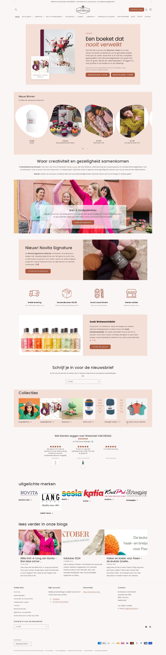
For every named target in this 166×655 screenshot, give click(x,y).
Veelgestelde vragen (21, 602)
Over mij (17, 592)
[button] (16, 9)
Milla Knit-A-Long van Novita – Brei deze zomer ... (39, 560)
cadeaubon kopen (136, 9)
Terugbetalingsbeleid (100, 650)
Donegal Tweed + (111, 422)
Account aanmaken (61, 602)
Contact (17, 605)
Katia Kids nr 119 (99, 143)
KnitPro (108, 499)
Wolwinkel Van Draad (25, 650)
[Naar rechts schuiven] (87, 149)
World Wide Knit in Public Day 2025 (26, 616)
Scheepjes (131, 500)
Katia (85, 501)
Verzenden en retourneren (23, 599)
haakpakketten (46, 422)
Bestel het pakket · (123, 75)
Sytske (74, 167)
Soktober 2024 (72, 558)
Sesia (64, 499)
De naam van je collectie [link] (135, 422)
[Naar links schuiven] (79, 149)
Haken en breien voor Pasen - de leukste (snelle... (124, 560)
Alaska (31, 143)
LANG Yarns (45, 513)
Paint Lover (87, 422)
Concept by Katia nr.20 (132, 143)
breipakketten (24, 422)
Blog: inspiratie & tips (91, 592)
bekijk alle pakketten (83, 222)
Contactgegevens (60, 650)
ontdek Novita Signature (38, 271)
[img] (83, 438)
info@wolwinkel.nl (131, 608)
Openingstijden (19, 595)
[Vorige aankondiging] (14, 2)
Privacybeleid (49, 650)
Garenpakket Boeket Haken (65, 143)
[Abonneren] (98, 381)
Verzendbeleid (88, 650)
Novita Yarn (24, 500)
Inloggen (56, 599)
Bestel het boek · (97, 75)
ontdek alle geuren (100, 347)
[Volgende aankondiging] (151, 2)
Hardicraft (65, 422)
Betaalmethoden (20, 609)
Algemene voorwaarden (22, 612)
